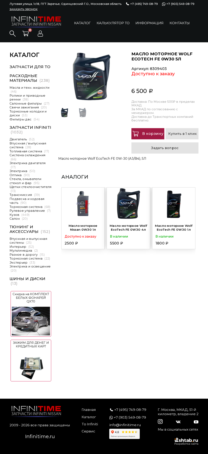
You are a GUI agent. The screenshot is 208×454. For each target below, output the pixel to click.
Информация (149, 23)
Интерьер (22, 247)
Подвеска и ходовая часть (27, 201)
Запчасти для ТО (30, 66)
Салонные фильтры (30, 103)
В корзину (152, 133)
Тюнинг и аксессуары (30, 229)
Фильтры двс (25, 119)
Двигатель (22, 139)
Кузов (20, 215)
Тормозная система (30, 207)
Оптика (20, 175)
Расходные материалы (30, 78)
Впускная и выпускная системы (28, 241)
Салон (19, 218)
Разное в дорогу (27, 254)
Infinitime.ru (40, 436)
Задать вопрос (165, 148)
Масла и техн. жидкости (30, 90)
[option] (124, 76)
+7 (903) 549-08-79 (180, 4)
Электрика (22, 171)
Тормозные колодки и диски (28, 113)
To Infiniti (90, 424)
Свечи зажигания (28, 107)
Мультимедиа (24, 250)
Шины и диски (28, 281)
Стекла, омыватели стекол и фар (25, 181)
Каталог (82, 23)
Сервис (88, 431)
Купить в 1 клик (182, 134)
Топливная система (29, 151)
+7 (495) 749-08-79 (143, 4)
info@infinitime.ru (125, 425)
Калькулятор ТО (113, 23)
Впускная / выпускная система (28, 145)
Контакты (180, 23)
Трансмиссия (25, 195)
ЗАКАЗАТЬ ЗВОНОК (24, 9)
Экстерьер (22, 262)
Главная (89, 410)
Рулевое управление (30, 211)
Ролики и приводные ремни (27, 97)
